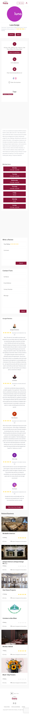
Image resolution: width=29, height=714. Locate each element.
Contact (23, 706)
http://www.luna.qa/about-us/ (14, 73)
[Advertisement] (14, 224)
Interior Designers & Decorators (19, 541)
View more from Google (14, 507)
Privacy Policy (7, 706)
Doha (5, 541)
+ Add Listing (20, 3)
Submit (21, 263)
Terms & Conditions (15, 706)
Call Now (11, 34)
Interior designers (7, 94)
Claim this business (16, 82)
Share (18, 34)
